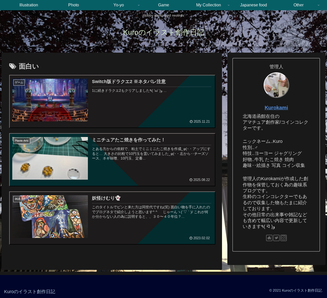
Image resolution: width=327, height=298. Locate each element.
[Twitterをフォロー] (276, 238)
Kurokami (276, 107)
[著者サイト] (269, 238)
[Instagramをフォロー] (284, 238)
